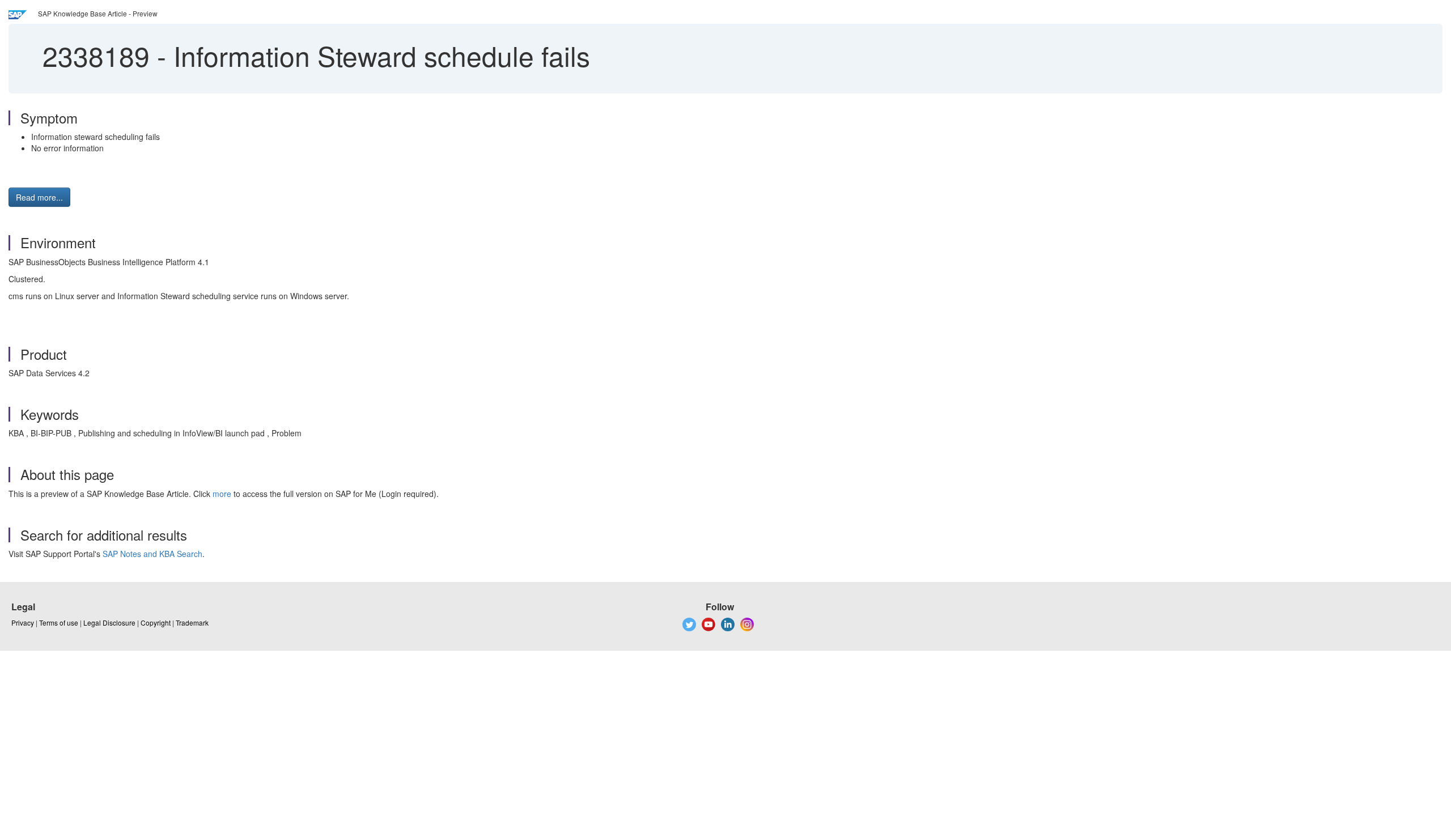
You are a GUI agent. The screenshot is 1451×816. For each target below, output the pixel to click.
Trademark (192, 622)
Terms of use (58, 622)
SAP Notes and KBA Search (152, 553)
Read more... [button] (39, 197)
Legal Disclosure (109, 622)
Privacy (22, 622)
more (222, 493)
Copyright (156, 622)
